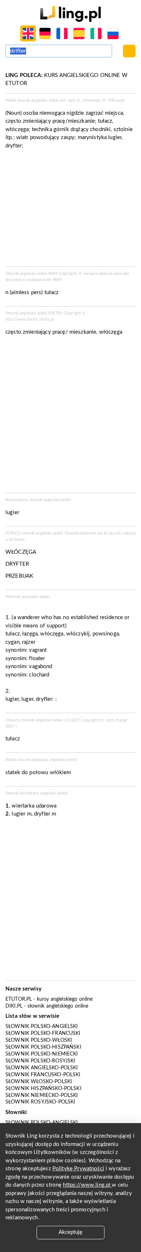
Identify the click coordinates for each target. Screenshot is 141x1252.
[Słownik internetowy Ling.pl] (70, 13)
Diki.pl (13, 1006)
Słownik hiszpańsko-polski (43, 1088)
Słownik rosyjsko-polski (40, 1102)
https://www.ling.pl (87, 1185)
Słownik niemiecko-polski (41, 1095)
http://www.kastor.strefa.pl (29, 319)
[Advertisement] (70, 416)
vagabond (40, 666)
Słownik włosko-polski (38, 1081)
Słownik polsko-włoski (38, 1040)
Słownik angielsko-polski (41, 1067)
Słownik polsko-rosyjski (40, 1061)
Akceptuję (70, 1232)
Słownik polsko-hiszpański (43, 1047)
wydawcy (17, 539)
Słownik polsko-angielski (41, 1026)
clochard (39, 675)
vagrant (38, 650)
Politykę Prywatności (78, 1168)
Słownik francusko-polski (43, 1074)
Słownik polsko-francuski (43, 1033)
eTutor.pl (18, 999)
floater (37, 658)
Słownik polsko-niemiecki (41, 1054)
